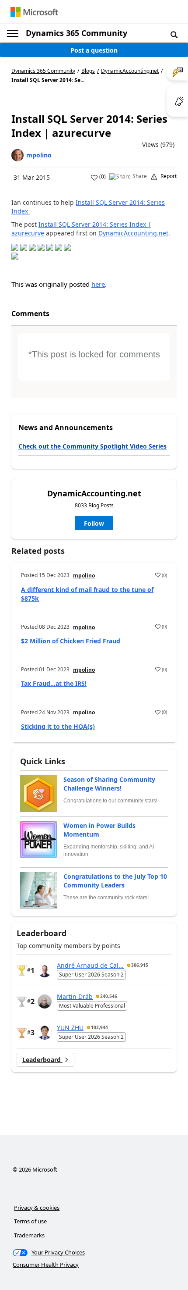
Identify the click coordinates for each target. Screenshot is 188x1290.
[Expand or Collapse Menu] (12, 33)
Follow (94, 523)
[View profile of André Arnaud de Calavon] (45, 970)
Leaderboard (42, 1059)
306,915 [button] (139, 965)
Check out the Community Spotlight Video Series (92, 446)
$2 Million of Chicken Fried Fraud (70, 641)
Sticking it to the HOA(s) (58, 726)
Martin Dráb (75, 996)
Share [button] (139, 176)
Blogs (88, 71)
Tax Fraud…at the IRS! (54, 683)
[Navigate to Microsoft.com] (34, 12)
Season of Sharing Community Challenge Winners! (109, 783)
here (98, 284)
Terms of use (30, 1221)
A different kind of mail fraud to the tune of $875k (87, 593)
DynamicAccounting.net (130, 71)
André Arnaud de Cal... (90, 965)
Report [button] (168, 176)
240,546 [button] (108, 996)
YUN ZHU (70, 1027)
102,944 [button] (99, 1027)
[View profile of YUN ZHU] (45, 1033)
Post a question (94, 50)
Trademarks (29, 1235)
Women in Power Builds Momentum (99, 829)
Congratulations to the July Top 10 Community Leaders (115, 880)
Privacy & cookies (36, 1208)
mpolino (39, 155)
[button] (174, 34)
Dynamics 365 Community (76, 33)
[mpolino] (17, 155)
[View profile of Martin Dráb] (45, 1001)
